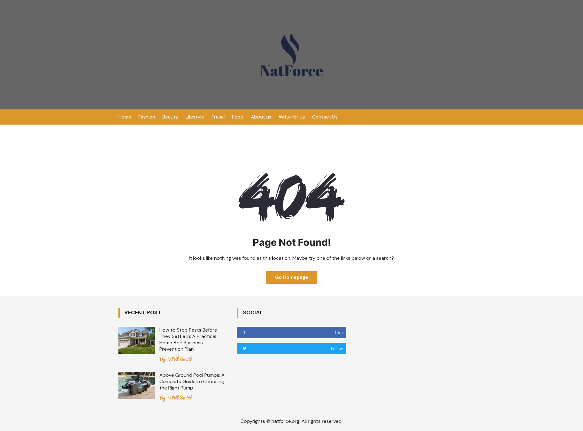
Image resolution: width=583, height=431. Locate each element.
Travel (218, 117)
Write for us (292, 117)
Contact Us (325, 117)
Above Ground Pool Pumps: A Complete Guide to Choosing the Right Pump (192, 381)
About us (261, 117)
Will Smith (180, 359)
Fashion (146, 117)
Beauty (170, 117)
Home (124, 117)
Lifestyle (195, 117)
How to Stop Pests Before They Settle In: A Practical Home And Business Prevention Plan (188, 339)
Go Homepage (291, 277)
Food (238, 117)
